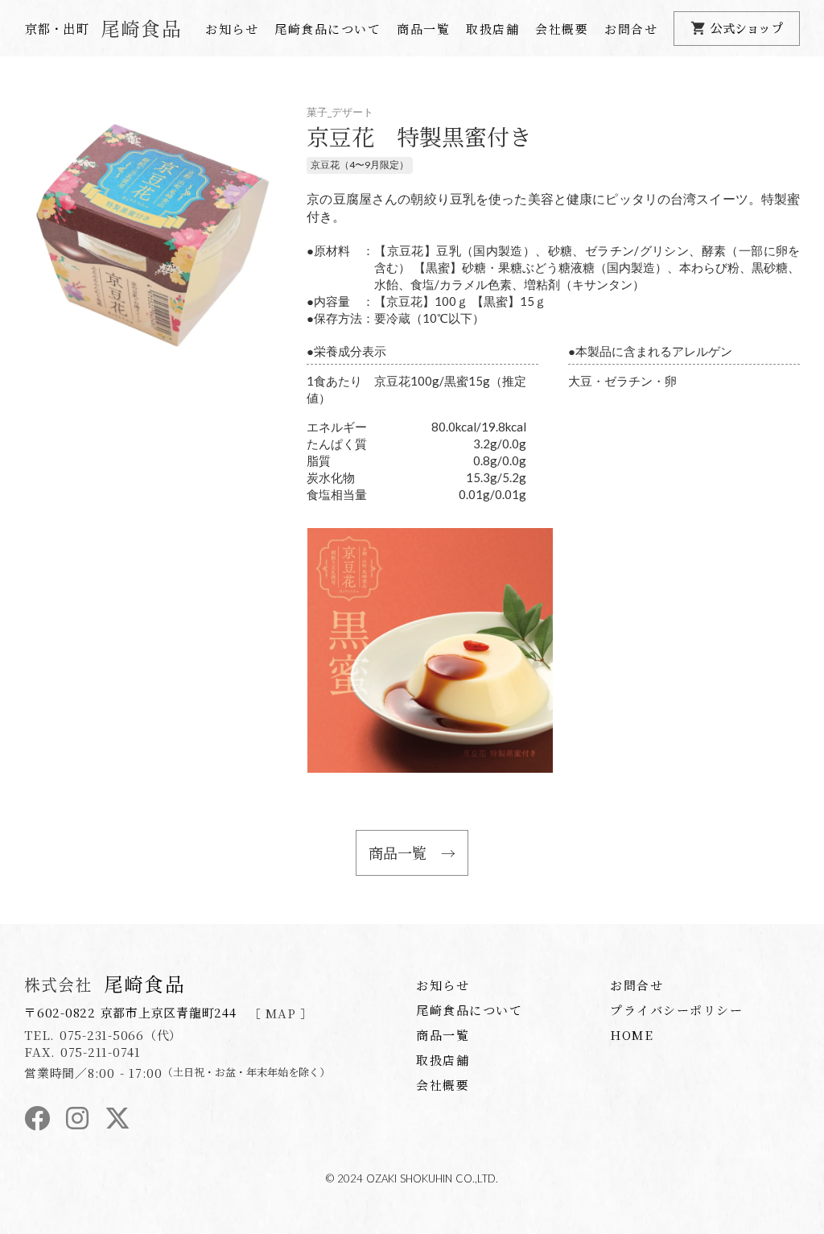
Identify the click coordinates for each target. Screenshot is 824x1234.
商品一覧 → (412, 852)
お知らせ (231, 28)
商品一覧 (423, 28)
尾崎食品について (327, 28)
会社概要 (561, 28)
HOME (631, 1034)
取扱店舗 (492, 28)
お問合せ (630, 28)
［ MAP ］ (281, 1013)
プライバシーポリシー (676, 1009)
